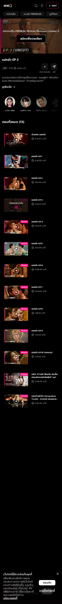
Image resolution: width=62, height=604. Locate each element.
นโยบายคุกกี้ (10, 598)
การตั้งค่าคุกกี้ (47, 591)
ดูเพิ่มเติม (7, 87)
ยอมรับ (47, 583)
